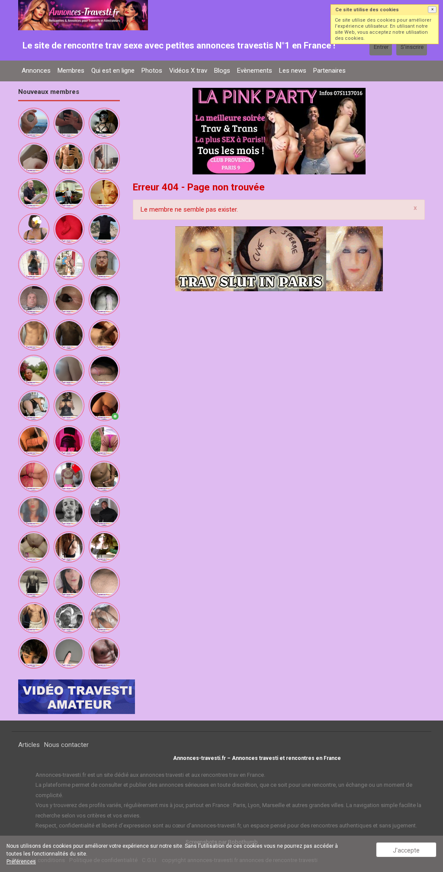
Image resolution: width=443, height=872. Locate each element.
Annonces (36, 70)
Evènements (254, 70)
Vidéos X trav (188, 70)
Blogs (222, 70)
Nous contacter (66, 745)
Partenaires (329, 70)
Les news (292, 70)
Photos (151, 70)
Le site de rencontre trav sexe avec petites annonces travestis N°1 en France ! (178, 45)
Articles (29, 745)
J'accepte (406, 850)
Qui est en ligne (113, 70)
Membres (71, 70)
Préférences (21, 862)
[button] (432, 9)
